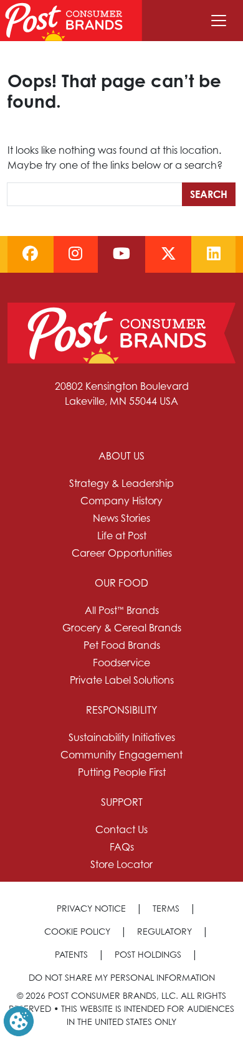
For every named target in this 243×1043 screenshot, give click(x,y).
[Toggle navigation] (219, 20)
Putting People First (122, 772)
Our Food (121, 583)
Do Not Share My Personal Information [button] (122, 977)
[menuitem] (121, 504)
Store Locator (121, 864)
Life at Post (121, 535)
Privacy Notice (91, 908)
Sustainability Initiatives (122, 737)
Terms (166, 908)
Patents (71, 954)
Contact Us (121, 829)
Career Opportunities (122, 553)
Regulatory (164, 931)
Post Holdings (148, 954)
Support (122, 802)
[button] (18, 1020)
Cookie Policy (77, 931)
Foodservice (121, 662)
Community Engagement (121, 754)
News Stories (121, 518)
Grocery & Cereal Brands (121, 627)
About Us (121, 456)
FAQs (122, 847)
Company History (121, 500)
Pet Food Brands (121, 645)
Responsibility (121, 710)
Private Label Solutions (122, 680)
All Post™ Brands (122, 610)
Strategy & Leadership (121, 483)
